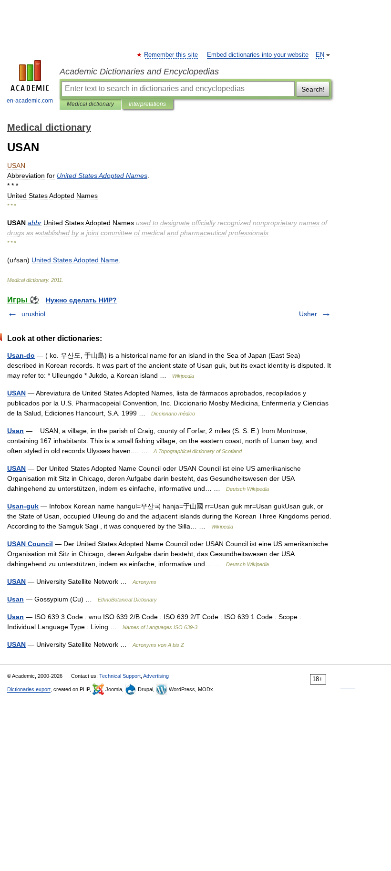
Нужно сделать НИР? (81, 300)
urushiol (33, 314)
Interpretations (147, 104)
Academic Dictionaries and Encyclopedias (139, 71)
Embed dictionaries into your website (258, 55)
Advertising (156, 676)
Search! (313, 89)
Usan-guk (23, 506)
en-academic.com (30, 100)
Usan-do (21, 355)
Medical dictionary (90, 104)
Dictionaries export (29, 689)
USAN (16, 393)
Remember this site (171, 55)
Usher (308, 314)
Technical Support (120, 676)
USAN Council (30, 544)
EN (320, 55)
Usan (15, 431)
